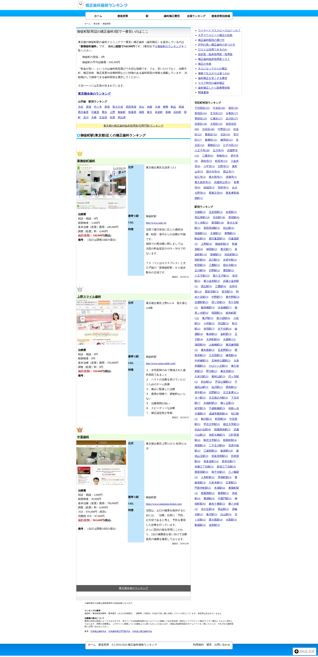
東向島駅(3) (207, 350)
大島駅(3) (231, 519)
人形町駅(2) (207, 477)
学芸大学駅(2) (212, 424)
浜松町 (177, 112)
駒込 (173, 106)
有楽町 (159, 112)
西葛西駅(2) (207, 493)
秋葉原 (132, 112)
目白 (141, 106)
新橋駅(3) (215, 254)
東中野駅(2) (232, 297)
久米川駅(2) (201, 376)
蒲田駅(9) (200, 344)
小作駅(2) (209, 323)
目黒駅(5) (231, 212)
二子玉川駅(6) (217, 445)
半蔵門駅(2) (224, 498)
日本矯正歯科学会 (98, 631)
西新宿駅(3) (201, 472)
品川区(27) (232, 118)
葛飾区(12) (214, 145)
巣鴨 (165, 106)
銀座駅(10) (226, 450)
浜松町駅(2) (231, 254)
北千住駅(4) (224, 328)
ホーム (98, 16)
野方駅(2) (211, 371)
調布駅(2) (231, 387)
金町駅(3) (225, 334)
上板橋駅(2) (215, 344)
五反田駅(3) (215, 212)
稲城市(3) (209, 187)
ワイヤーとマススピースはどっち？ (219, 30)
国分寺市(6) (213, 171)
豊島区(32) (211, 134)
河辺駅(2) (223, 323)
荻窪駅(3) (227, 291)
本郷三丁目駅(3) (204, 466)
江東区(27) (216, 118)
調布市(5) (206, 161)
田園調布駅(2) (222, 429)
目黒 (112, 117)
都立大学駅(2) (231, 424)
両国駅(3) (217, 312)
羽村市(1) (223, 187)
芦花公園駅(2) (223, 381)
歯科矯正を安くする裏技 (212, 78)
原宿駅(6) (233, 217)
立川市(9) (218, 150)
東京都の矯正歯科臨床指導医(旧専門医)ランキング (133, 125)
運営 (209, 644)
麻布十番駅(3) (217, 503)
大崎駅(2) (200, 212)
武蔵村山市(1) (222, 182)
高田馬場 (131, 106)
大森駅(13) (229, 339)
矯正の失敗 (204, 63)
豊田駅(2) (228, 270)
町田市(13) (221, 161)
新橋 (168, 112)
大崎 (94, 117)
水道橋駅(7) (224, 307)
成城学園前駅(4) (218, 413)
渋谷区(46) (208, 129)
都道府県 (122, 16)
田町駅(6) (200, 259)
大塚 (157, 106)
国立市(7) (228, 171)
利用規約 (198, 644)
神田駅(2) (211, 249)
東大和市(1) (215, 177)
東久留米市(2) (203, 182)
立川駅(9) (200, 270)
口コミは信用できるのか (212, 49)
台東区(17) (232, 113)
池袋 (149, 106)
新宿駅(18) (218, 222)
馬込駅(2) (223, 509)
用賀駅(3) (200, 445)
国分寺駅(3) (230, 265)
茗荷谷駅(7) (228, 461)
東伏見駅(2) (227, 371)
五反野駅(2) (224, 350)
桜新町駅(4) (230, 440)
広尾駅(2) (231, 482)
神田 (141, 112)
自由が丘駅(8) (203, 429)
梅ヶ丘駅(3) (227, 403)
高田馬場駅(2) (212, 228)
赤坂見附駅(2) (220, 456)
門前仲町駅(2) (203, 487)
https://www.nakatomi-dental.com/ (164, 504)
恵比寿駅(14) (202, 217)
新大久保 (117, 106)
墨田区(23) (201, 118)
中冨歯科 (83, 437)
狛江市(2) (200, 177)
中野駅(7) (217, 297)
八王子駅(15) (202, 275)
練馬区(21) (226, 139)
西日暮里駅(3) (217, 238)
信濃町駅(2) (201, 302)
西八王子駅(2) (221, 275)
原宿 (88, 106)
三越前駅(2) (210, 450)
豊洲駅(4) (209, 498)
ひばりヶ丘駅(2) (218, 365)
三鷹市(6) (207, 155)
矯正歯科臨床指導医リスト (214, 59)
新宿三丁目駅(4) (226, 466)
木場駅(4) (219, 487)
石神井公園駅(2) (221, 360)
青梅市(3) (221, 155)
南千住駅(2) (218, 472)
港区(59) (233, 108)
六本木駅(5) (215, 482)
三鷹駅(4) (220, 286)
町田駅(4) (220, 419)
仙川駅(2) (217, 387)
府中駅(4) (200, 392)
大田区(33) (216, 123)
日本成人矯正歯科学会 (142, 631)
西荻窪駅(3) (211, 291)
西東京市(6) (215, 192)
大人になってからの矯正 (212, 68)
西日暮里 (83, 112)
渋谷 (80, 106)
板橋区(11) (211, 139)
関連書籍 (203, 92)
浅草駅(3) (214, 525)
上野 (112, 112)
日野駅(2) (214, 270)
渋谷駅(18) (219, 217)
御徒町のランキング (169, 46)
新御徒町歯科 (86, 161)
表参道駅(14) (211, 461)
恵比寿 (122, 117)
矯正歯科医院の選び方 (211, 40)
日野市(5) (223, 166)
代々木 (98, 106)
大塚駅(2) (215, 233)
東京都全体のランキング (94, 93)
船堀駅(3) (200, 525)
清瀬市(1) (231, 177)
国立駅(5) (206, 286)
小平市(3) (209, 166)
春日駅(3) (211, 514)
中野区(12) (224, 129)
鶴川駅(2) (206, 419)
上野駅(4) (206, 243)
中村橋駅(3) (201, 360)
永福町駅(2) (210, 403)
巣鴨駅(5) (229, 233)
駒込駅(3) (200, 238)
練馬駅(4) (231, 355)
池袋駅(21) (201, 233)
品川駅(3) (214, 259)
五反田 (103, 117)
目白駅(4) (228, 228)
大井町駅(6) (213, 339)
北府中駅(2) (230, 259)
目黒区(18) (201, 123)
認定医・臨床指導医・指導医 (215, 54)
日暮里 (95, 112)
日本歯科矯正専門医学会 (119, 631)
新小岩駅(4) (223, 318)
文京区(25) (216, 113)
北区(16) (225, 134)
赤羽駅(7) (209, 328)
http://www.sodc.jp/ (156, 222)
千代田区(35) (202, 108)
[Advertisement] (217, 551)
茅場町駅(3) (224, 477)
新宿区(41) (201, 113)
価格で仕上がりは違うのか (214, 73)
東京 (149, 112)
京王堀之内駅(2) (218, 397)
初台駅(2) (206, 381)
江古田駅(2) (215, 355)
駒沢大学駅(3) (212, 440)
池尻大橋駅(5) (217, 434)
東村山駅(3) (218, 376)
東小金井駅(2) (212, 281)
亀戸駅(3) (207, 318)
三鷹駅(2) (214, 265)
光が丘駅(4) (207, 509)
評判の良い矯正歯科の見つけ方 (216, 44)
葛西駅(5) (223, 493)
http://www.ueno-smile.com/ (161, 363)
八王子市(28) (202, 150)
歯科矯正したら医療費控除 (214, 87)
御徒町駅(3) (222, 243)
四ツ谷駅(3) (218, 302)
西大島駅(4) (215, 519)
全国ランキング (196, 16)
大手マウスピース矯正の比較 (215, 35)
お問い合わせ (222, 644)
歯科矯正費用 (172, 16)
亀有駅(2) (211, 334)
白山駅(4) (225, 514)
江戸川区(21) (230, 145)
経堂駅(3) (200, 408)
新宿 (107, 106)
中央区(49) (219, 108)
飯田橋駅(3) (207, 307)
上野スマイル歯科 (89, 296)
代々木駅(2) (201, 222)
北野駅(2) (214, 392)
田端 (181, 106)
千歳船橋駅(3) (217, 408)
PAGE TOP (307, 651)
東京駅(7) (225, 249)
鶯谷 (104, 112)
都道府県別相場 (221, 16)
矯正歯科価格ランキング (142, 644)
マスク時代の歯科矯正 (211, 83)
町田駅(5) (200, 265)
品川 (86, 117)
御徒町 (122, 112)
